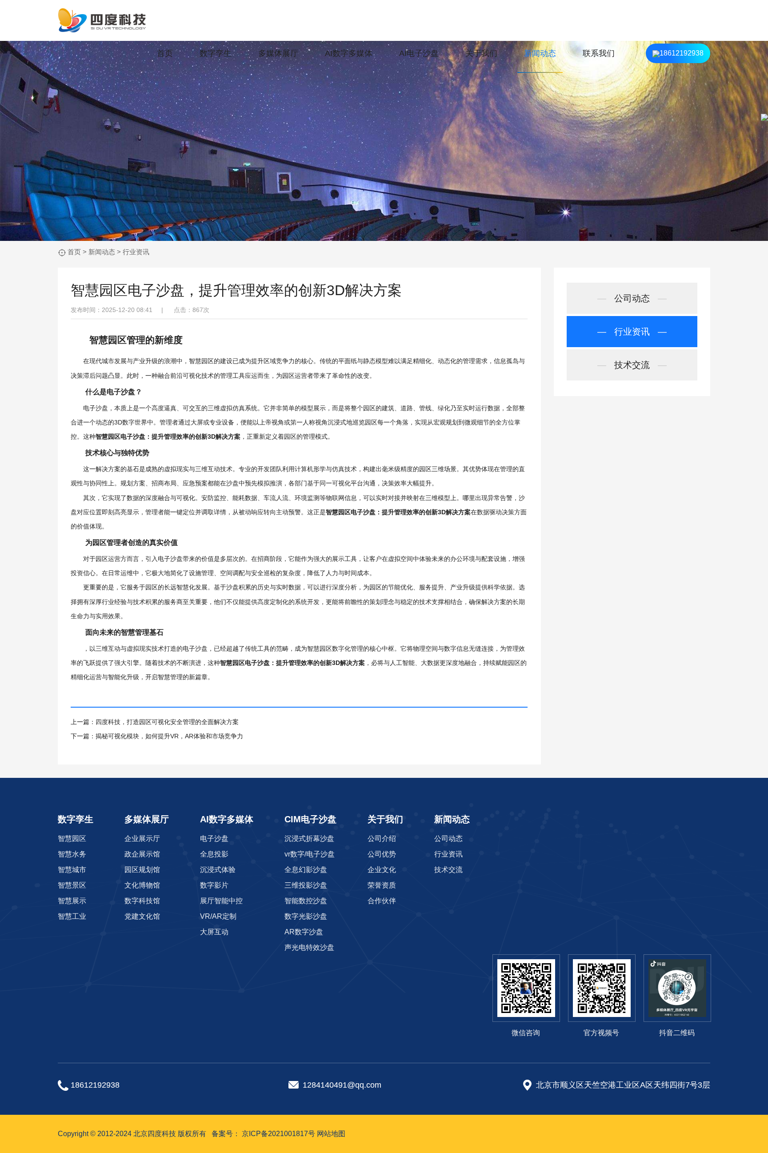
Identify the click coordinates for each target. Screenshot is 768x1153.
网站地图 (331, 1133)
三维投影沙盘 (305, 885)
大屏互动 (214, 932)
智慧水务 (72, 854)
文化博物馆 (142, 885)
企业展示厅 (142, 838)
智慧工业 (72, 916)
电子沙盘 (121, 392)
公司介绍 (382, 838)
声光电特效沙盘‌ (309, 947)
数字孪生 (216, 53)
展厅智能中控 (221, 901)
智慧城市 (72, 869)
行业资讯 (136, 252)
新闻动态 (540, 53)
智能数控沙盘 (305, 901)
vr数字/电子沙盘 (309, 854)
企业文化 (382, 869)
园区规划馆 (142, 869)
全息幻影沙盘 (305, 869)
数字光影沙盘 (305, 916)
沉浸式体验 (218, 869)
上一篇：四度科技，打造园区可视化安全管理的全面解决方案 (155, 721)
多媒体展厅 (278, 53)
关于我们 (481, 53)
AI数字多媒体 (348, 53)
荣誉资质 (382, 885)
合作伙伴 (382, 901)
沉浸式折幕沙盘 (309, 838)
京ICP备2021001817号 (278, 1133)
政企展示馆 (142, 854)
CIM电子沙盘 (310, 819)
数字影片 (214, 885)
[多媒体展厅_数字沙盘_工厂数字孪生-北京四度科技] (102, 20)
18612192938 (682, 53)
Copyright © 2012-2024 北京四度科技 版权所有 (132, 1133)
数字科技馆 (142, 901)
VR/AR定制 (218, 916)
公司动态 (632, 298)
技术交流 (632, 365)
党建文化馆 (142, 916)
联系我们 (599, 53)
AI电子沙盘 (419, 53)
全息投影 (214, 854)
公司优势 (382, 854)
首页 (165, 53)
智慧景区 (72, 885)
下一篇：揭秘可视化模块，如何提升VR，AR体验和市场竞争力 (157, 736)
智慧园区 (72, 838)
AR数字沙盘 (303, 932)
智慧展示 (72, 901)
